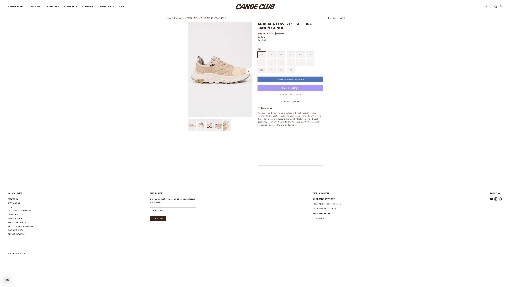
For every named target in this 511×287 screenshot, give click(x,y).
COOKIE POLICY (15, 230)
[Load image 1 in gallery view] (220, 69)
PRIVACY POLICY (16, 218)
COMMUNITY (70, 6)
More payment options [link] (290, 94)
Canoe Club (20, 253)
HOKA (263, 40)
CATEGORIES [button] (52, 6)
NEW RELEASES (16, 6)
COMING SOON (106, 6)
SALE (121, 6)
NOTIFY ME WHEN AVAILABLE (290, 79)
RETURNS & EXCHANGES (19, 210)
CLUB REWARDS (16, 214)
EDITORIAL (87, 6)
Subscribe (158, 218)
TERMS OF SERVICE (17, 222)
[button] (486, 6)
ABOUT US (13, 199)
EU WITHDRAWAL (16, 234)
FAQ (10, 207)
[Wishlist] (491, 6)
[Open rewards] (7, 280)
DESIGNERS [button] (34, 6)
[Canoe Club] (255, 6)
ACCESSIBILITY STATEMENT (21, 226)
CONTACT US (14, 203)
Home (168, 18)
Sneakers (178, 18)
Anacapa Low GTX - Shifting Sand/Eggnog (205, 18)
